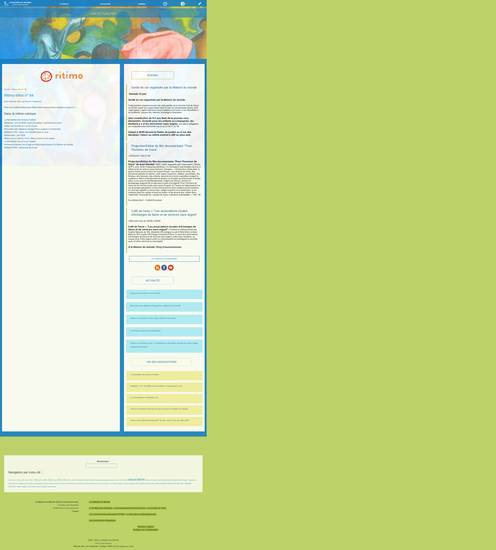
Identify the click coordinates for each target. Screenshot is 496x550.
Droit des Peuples (48, 483)
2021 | (50, 480)
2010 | (10, 480)
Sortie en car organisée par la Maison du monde (164, 87)
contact (75, 511)
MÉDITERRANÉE (161, 483)
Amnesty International (103, 480)
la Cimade (105, 483)
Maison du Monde (145, 483)
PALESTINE (12, 486)
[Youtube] (171, 268)
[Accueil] (5, 3)
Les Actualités (103, 13)
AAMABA (79, 480)
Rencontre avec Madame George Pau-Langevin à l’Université (32, 129)
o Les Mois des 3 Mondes (101, 508)
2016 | (27, 480)
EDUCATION (70, 483)
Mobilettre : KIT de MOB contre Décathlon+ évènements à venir (33, 123)
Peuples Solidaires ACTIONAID (26, 486)
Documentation (37, 483)
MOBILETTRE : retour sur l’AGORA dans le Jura (26, 132)
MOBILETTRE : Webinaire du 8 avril (20, 148)
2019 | (41, 480)
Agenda (141, 4)
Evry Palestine (79, 483)
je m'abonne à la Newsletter (164, 259)
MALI (153, 483)
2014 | (19, 480)
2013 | (15, 480)
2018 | (36, 480)
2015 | (23, 480)
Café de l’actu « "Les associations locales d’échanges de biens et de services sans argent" (164, 212)
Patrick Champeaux (33, 101)
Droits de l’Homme (60, 483)
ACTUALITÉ (153, 280)
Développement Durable (24, 483)
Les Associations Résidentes (102, 520)
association (136, 479)
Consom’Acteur (177, 480)
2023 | (60, 480)
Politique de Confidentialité (145, 530)
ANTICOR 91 (123, 480)
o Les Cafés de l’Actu (156, 508)
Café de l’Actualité (150, 480)
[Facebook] (164, 268)
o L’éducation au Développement (141, 514)
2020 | (45, 480)
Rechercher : (103, 461)
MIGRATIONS (171, 483)
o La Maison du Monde (99, 502)
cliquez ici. (70, 107)
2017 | (32, 480)
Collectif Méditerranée (164, 480)
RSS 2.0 (112, 546)
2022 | (55, 480)
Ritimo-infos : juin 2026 (14, 135)
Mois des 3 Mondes (184, 483)
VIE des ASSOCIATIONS (161, 361)
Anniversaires (114, 480)
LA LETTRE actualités (115, 483)
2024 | (65, 480)
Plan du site (78, 546)
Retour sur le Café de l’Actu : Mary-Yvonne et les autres (29, 138)
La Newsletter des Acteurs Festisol (20, 120)
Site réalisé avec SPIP (124, 546)
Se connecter (92, 546)
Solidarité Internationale (48, 486)
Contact (103, 546)
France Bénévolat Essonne (93, 483)
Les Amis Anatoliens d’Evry (131, 483)
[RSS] (157, 268)
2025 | (70, 480)
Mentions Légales (146, 527)
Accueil (7, 89)
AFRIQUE (86, 480)
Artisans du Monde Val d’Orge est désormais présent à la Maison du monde (38, 144)
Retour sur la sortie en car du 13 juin (20, 126)
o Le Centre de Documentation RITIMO (107, 514)
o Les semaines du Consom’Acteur (130, 508)
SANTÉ (38, 486)
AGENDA (152, 75)
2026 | (74, 480)
